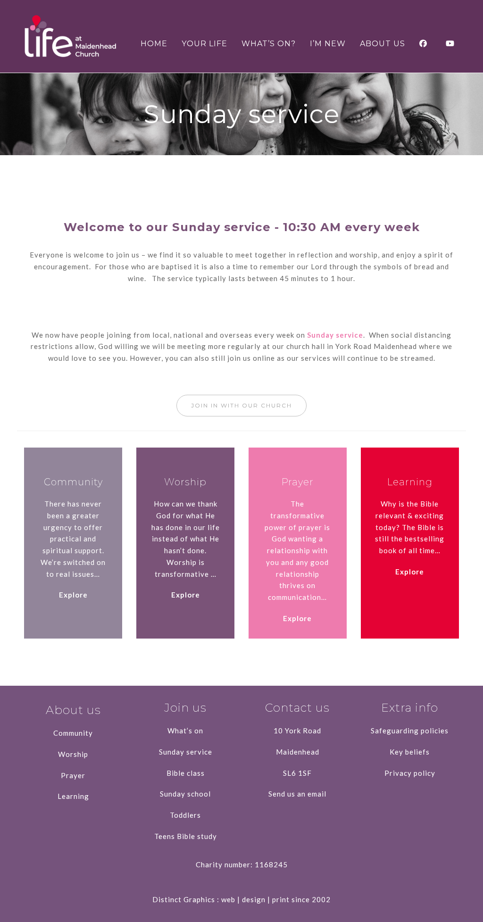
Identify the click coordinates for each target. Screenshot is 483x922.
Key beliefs (410, 752)
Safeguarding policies (410, 730)
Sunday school (185, 793)
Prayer (73, 775)
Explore (73, 594)
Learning (73, 796)
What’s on (185, 730)
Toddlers (185, 815)
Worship (73, 754)
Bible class (186, 773)
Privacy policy (409, 773)
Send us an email (297, 793)
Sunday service (335, 335)
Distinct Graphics (183, 899)
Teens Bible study (185, 836)
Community (73, 733)
